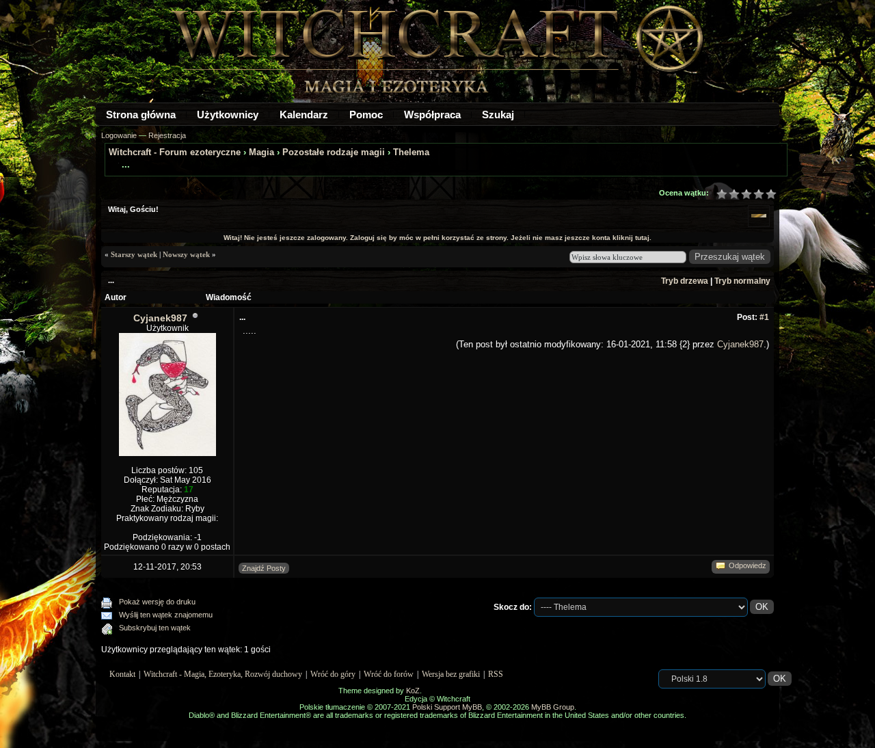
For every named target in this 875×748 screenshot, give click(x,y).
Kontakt (122, 674)
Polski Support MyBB (447, 707)
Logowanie (119, 135)
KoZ (413, 690)
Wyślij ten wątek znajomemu (166, 615)
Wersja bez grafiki (451, 674)
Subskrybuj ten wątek (155, 628)
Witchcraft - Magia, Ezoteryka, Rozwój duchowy (223, 674)
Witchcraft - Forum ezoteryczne (175, 152)
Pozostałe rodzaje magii (333, 152)
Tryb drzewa (684, 281)
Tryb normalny (742, 281)
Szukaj (498, 114)
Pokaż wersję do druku (157, 602)
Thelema (411, 152)
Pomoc (366, 114)
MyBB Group (552, 707)
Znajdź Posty (264, 568)
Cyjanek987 (160, 317)
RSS (495, 674)
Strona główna (141, 114)
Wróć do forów (389, 674)
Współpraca (432, 114)
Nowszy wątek (186, 254)
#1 (764, 317)
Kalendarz (304, 114)
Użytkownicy (227, 114)
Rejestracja (167, 135)
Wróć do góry (332, 674)
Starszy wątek (134, 254)
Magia (261, 152)
